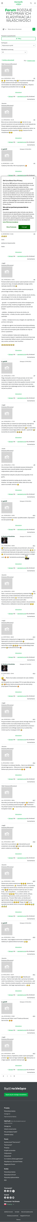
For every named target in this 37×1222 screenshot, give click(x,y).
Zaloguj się (7, 1126)
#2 (34, 120)
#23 (34, 1053)
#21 (34, 975)
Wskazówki (7, 1156)
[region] (18, 204)
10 (3, 52)
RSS (5, 1180)
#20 (34, 937)
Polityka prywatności (12, 1215)
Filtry (19, 38)
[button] (2, 3)
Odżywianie (7, 1153)
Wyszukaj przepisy (9, 1111)
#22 (34, 1016)
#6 (34, 280)
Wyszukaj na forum (10, 1174)
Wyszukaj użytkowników (11, 1177)
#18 (34, 842)
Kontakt (17, 1212)
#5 (34, 234)
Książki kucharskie (9, 1150)
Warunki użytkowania (27, 1212)
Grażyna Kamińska (9, 536)
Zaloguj (11, 96)
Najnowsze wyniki (7, 45)
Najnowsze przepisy (10, 1116)
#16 (34, 763)
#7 (34, 376)
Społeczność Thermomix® (12, 1142)
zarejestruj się (21, 96)
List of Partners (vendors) (10, 222)
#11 (34, 546)
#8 (34, 421)
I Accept (24, 227)
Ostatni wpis (31, 60)
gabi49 (5, 149)
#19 (34, 881)
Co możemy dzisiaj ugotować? (13, 1159)
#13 (34, 637)
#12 (34, 591)
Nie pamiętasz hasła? (10, 1132)
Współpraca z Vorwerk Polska (13, 1161)
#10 (34, 515)
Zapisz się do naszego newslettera (16, 1094)
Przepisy (7, 1108)
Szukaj (6, 1169)
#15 (34, 719)
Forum (6, 1139)
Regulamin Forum (9, 1164)
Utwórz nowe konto (10, 1129)
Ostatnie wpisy (8, 1134)
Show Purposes (11, 227)
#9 (34, 465)
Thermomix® (8, 1145)
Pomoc (18, 1219)
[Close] (34, 178)
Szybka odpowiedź (8, 60)
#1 (34, 78)
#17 (34, 800)
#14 (34, 673)
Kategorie (7, 1114)
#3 (34, 163)
